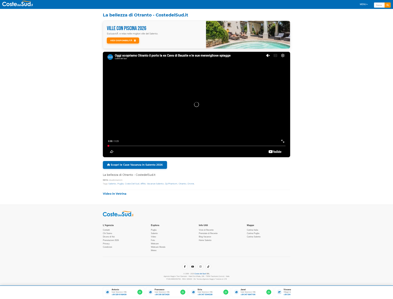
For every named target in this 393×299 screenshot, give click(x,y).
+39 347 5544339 (205, 294)
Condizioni (107, 247)
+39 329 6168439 (119, 294)
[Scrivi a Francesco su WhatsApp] (182, 292)
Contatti (106, 230)
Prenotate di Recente (208, 233)
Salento (112, 183)
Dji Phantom (171, 183)
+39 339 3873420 (162, 294)
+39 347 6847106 (248, 294)
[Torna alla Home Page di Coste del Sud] (118, 215)
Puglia (120, 183)
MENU (363, 4)
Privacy (106, 243)
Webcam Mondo (158, 247)
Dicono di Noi (109, 237)
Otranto (182, 183)
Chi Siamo (107, 233)
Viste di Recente (206, 230)
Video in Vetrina (114, 193)
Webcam (155, 243)
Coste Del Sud (132, 183)
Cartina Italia (252, 230)
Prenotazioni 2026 (111, 240)
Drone (191, 183)
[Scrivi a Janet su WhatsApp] (268, 292)
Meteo (153, 250)
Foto (153, 240)
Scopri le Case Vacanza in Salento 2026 (136, 164)
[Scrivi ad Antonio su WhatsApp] (139, 292)
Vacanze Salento (155, 183)
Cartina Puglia (253, 233)
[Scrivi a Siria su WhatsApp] (225, 292)
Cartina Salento (254, 237)
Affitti (143, 183)
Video (153, 237)
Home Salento (205, 240)
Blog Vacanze (205, 237)
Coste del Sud (200, 274)
